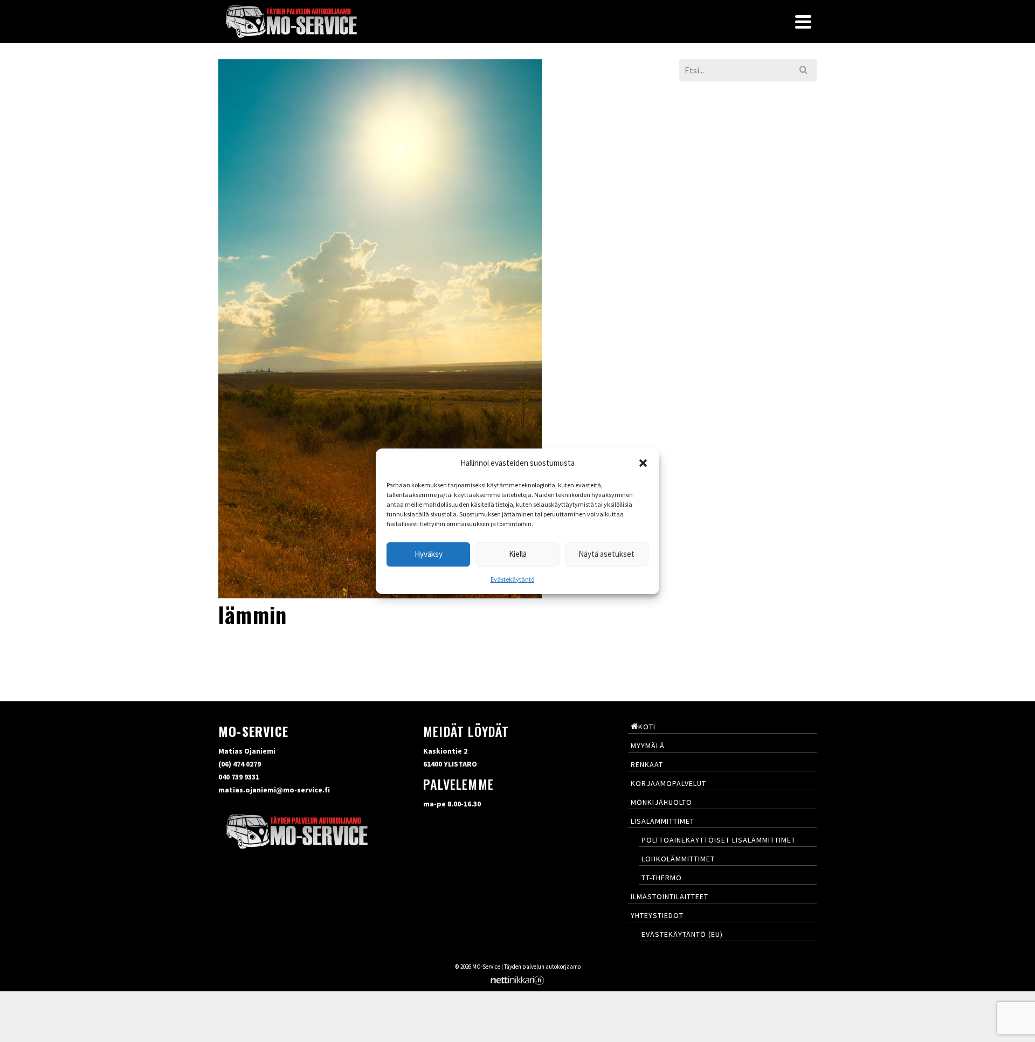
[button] (643, 463)
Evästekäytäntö (512, 579)
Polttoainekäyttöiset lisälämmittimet (718, 840)
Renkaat (647, 764)
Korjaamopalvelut (668, 783)
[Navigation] (803, 21)
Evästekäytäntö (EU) (682, 934)
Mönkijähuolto (661, 802)
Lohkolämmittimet (678, 859)
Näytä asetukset (606, 554)
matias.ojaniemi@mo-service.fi (274, 790)
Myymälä (648, 745)
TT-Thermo (661, 877)
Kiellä (518, 554)
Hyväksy (429, 554)
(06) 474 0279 (239, 764)
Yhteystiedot (657, 915)
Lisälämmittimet (662, 821)
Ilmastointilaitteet (669, 896)
